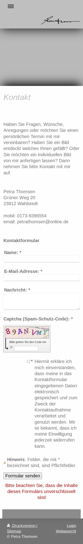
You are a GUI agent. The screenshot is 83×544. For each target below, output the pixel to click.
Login (71, 526)
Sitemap (14, 531)
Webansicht (66, 531)
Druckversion (23, 526)
